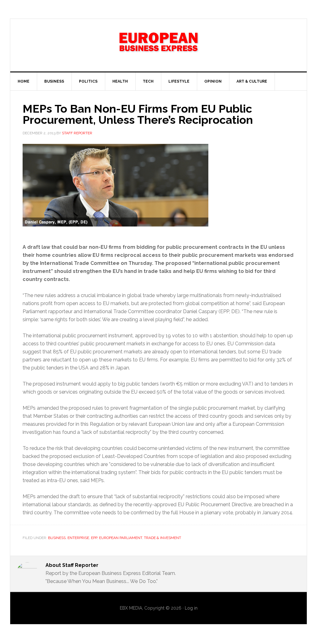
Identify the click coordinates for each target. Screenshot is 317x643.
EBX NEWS (158, 45)
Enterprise (78, 538)
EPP (94, 538)
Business (57, 538)
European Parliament (120, 538)
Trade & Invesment (162, 538)
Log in (191, 608)
